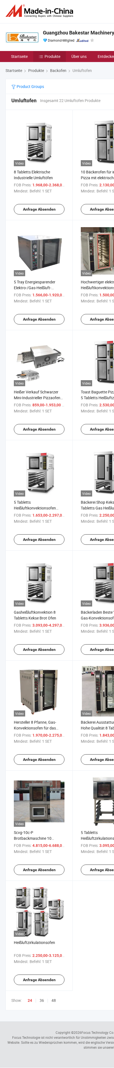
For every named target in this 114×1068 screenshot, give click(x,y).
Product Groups (30, 86)
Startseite (19, 56)
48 (53, 1000)
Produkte (52, 56)
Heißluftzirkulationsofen (34, 942)
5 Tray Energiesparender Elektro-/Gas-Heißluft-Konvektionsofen (34, 287)
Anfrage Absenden (39, 209)
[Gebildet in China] (40, 10)
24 (30, 1000)
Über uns (79, 56)
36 (42, 1000)
